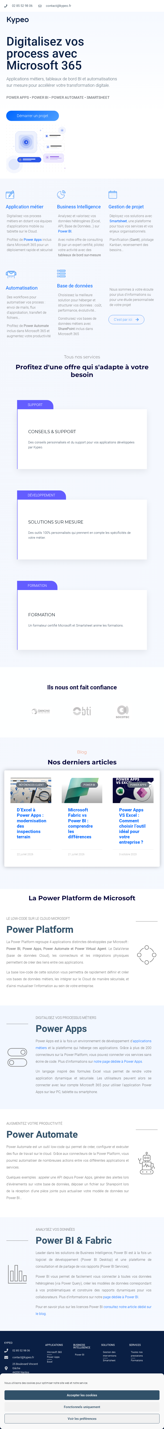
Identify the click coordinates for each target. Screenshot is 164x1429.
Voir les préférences (82, 1419)
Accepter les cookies (82, 1395)
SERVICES (135, 1345)
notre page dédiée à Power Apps (118, 1062)
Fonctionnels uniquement (82, 1407)
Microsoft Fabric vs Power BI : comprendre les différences (80, 823)
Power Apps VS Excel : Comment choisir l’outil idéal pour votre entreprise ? (132, 826)
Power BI (64, 231)
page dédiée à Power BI (120, 1297)
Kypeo (17, 19)
